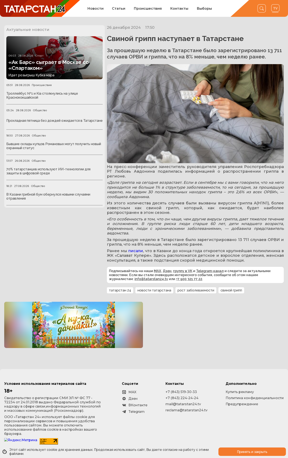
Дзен (167, 271)
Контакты (179, 9)
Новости (95, 9)
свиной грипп (231, 290)
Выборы (204, 9)
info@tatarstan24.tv (151, 279)
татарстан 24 (120, 290)
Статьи (118, 9)
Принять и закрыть (252, 452)
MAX (157, 271)
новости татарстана (154, 290)
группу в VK (182, 271)
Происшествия (148, 9)
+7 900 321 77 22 (189, 279)
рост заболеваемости (196, 290)
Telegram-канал (210, 271)
